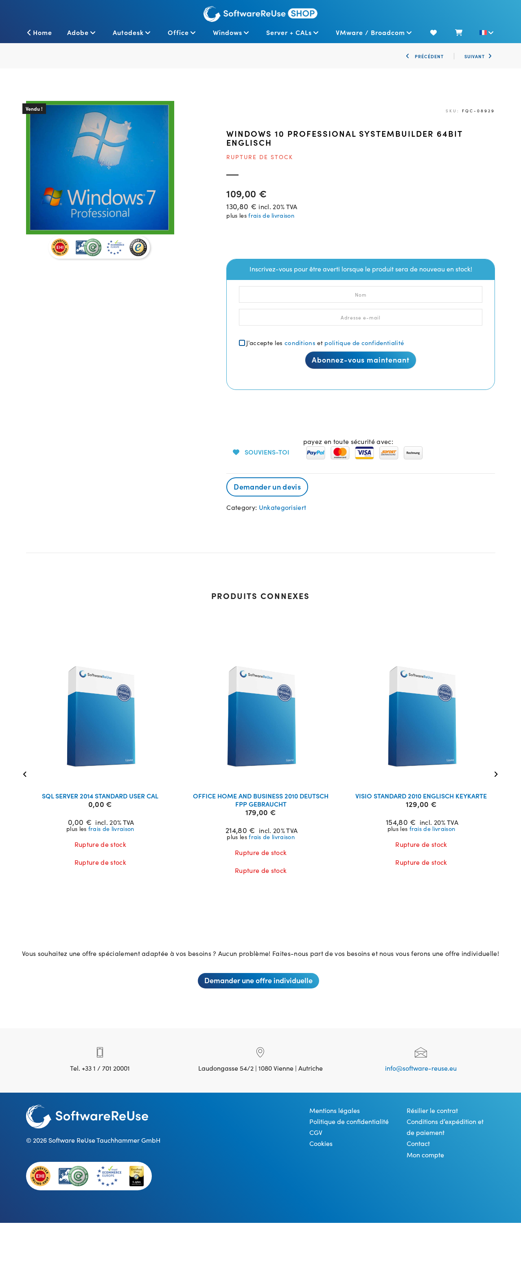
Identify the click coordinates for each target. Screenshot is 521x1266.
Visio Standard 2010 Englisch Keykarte (421, 796)
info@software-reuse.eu (421, 1067)
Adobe (78, 32)
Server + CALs (289, 32)
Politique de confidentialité (349, 1121)
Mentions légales (334, 1110)
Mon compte (425, 1154)
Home (42, 32)
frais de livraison (271, 215)
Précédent (428, 56)
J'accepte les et (325, 342)
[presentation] (27, 773)
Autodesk (128, 32)
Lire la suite (105, 775)
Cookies (321, 1143)
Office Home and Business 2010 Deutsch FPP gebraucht (260, 800)
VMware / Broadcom (370, 32)
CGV (315, 1132)
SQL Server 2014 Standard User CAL (100, 796)
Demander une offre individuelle (258, 980)
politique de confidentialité (364, 342)
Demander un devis (267, 486)
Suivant (474, 56)
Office (178, 32)
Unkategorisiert (282, 507)
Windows (227, 32)
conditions (300, 342)
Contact (418, 1143)
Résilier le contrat (432, 1110)
